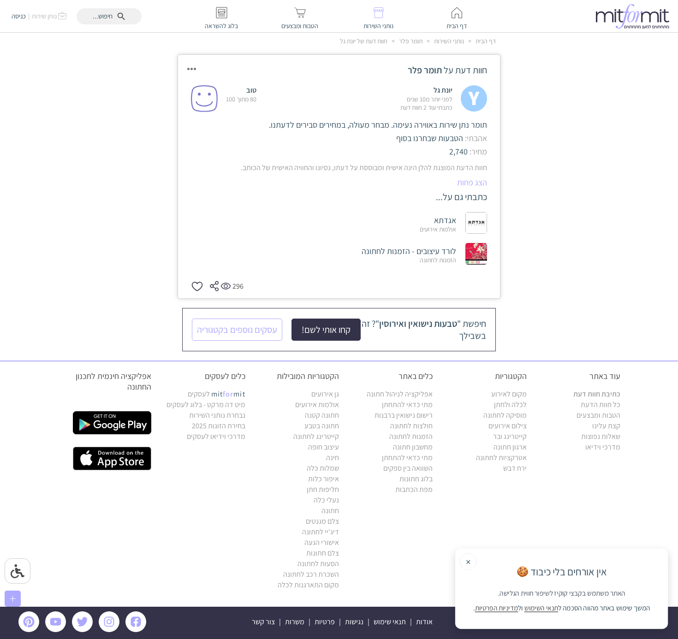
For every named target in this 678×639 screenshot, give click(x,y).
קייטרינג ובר (510, 436)
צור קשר (263, 622)
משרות (294, 622)
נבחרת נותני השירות (217, 415)
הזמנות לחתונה (411, 436)
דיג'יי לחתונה (320, 532)
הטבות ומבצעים (598, 415)
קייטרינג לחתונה (316, 436)
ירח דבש (515, 468)
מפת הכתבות (414, 489)
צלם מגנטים (322, 521)
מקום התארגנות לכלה (308, 585)
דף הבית (485, 41)
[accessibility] (17, 571)
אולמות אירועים (317, 404)
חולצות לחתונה (411, 426)
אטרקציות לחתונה (501, 457)
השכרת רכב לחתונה (311, 574)
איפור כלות (323, 479)
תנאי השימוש (541, 608)
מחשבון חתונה (413, 447)
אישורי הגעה (321, 542)
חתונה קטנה (322, 415)
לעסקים (216, 394)
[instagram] (110, 629)
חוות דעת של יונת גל (363, 41)
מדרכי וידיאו (602, 447)
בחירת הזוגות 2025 (218, 426)
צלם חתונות (322, 553)
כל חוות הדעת (600, 404)
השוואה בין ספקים (408, 468)
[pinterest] (31, 629)
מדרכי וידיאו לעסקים (216, 436)
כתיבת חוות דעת (596, 394)
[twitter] (84, 629)
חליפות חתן (323, 489)
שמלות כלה (323, 468)
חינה (332, 457)
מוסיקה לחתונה (505, 415)
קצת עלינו (606, 426)
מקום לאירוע (509, 394)
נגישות (354, 622)
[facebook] (137, 629)
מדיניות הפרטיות (496, 608)
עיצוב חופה (323, 447)
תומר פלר (410, 41)
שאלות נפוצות (600, 436)
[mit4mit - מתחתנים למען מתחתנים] (635, 16)
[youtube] (57, 629)
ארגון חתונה (510, 447)
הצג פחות (472, 182)
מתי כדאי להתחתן (407, 404)
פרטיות (325, 622)
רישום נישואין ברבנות (404, 415)
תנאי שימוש (390, 622)
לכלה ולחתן (510, 404)
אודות (424, 622)
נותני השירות (448, 41)
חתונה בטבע (321, 426)
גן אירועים (325, 394)
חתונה (330, 510)
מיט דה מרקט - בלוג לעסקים (206, 404)
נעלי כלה (326, 500)
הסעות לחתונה (318, 563)
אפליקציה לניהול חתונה (400, 394)
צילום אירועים (507, 426)
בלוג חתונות (416, 479)
